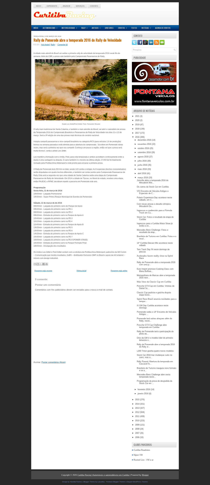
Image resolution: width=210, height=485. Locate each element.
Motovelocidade (69, 27)
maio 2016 (142, 169)
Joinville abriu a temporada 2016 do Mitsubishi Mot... (152, 181)
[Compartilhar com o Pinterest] (46, 264)
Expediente (52, 6)
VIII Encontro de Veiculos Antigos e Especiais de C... (152, 192)
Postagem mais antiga (119, 271)
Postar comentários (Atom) (53, 362)
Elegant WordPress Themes (137, 482)
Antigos (96, 27)
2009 (137, 425)
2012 (137, 412)
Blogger (145, 475)
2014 (137, 404)
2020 (137, 120)
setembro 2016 (144, 152)
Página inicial (81, 271)
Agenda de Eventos (162, 28)
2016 (137, 137)
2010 (137, 420)
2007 (137, 433)
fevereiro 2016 (144, 389)
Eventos (122, 27)
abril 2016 (142, 173)
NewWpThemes (76, 482)
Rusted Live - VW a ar (143, 460)
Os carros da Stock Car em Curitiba (153, 187)
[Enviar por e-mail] (34, 264)
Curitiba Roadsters (142, 450)
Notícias (146, 27)
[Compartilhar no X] (40, 264)
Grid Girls (109, 28)
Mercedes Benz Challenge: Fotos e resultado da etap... (152, 231)
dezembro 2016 (145, 140)
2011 (137, 416)
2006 (137, 437)
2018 (137, 129)
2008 (137, 429)
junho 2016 (143, 165)
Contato (94, 6)
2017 (137, 133)
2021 (137, 116)
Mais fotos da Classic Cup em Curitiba (154, 282)
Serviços (80, 6)
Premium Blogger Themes (115, 482)
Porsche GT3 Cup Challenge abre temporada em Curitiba (152, 326)
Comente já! (62, 45)
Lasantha (101, 482)
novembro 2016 (145, 144)
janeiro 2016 (143, 393)
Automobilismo (50, 27)
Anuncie (66, 6)
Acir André (45, 45)
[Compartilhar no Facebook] (43, 264)
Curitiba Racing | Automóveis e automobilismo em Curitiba (103, 475)
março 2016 (143, 177)
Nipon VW (138, 455)
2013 (137, 408)
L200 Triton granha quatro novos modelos (155, 351)
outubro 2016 (144, 148)
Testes (134, 28)
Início (38, 6)
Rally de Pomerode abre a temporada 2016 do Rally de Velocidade (77, 40)
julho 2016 (142, 161)
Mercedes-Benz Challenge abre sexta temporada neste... (153, 375)
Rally (84, 27)
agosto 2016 (143, 157)
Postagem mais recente (43, 271)
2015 (137, 399)
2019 (137, 124)
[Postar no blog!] (37, 264)
